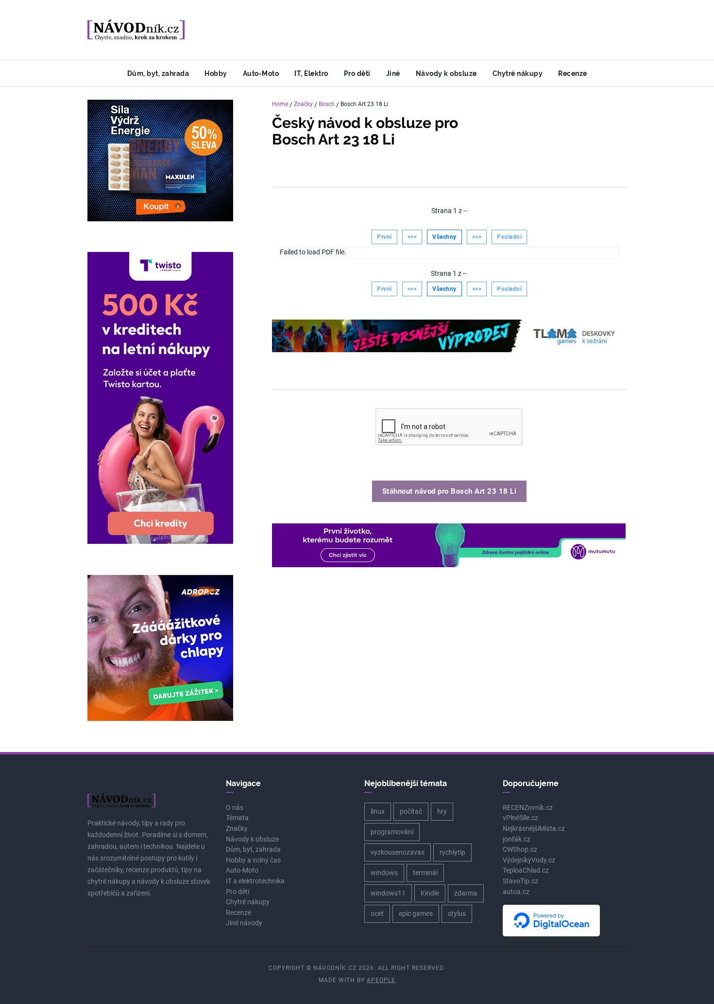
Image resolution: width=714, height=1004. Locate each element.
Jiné (393, 73)
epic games (416, 913)
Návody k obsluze (446, 73)
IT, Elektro (311, 73)
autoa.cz (516, 892)
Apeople (381, 980)
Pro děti (357, 73)
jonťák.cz (516, 839)
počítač (411, 811)
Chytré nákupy (518, 73)
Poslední (509, 236)
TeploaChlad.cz (526, 870)
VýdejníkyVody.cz (529, 860)
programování (392, 832)
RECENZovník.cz (528, 808)
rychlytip (452, 852)
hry (442, 811)
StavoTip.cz (520, 881)
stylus (457, 913)
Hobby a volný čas (253, 860)
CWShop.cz (520, 849)
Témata (237, 818)
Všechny (444, 236)
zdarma (465, 893)
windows (384, 873)
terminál (425, 873)
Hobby (215, 73)
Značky (303, 104)
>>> (477, 236)
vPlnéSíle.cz (520, 818)
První (384, 236)
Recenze (572, 73)
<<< (412, 236)
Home (280, 104)
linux (378, 811)
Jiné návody (244, 923)
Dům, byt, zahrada (158, 73)
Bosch (327, 104)
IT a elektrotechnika (255, 881)
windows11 (388, 893)
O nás (234, 808)
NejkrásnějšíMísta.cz (534, 829)
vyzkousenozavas (398, 852)
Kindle (430, 893)
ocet (377, 913)
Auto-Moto (261, 73)
